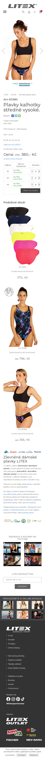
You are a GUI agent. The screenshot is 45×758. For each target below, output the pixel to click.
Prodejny (11, 644)
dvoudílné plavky (10, 494)
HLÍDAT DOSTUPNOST (12, 159)
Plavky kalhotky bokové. (22, 271)
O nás (10, 636)
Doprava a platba (15, 660)
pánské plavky (28, 513)
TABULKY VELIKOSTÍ (12, 145)
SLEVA (13, 95)
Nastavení (34, 755)
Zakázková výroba (15, 676)
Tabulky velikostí (14, 664)
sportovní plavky (29, 503)
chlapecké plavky (17, 510)
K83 (20, 149)
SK (35, 12)
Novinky (11, 680)
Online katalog (14, 648)
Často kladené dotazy (17, 668)
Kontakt (11, 640)
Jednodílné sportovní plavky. (22, 352)
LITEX (5, 95)
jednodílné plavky (10, 503)
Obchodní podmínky (16, 656)
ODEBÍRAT (22, 586)
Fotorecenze (13, 688)
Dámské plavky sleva (27, 95)
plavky (29, 484)
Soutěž (11, 684)
